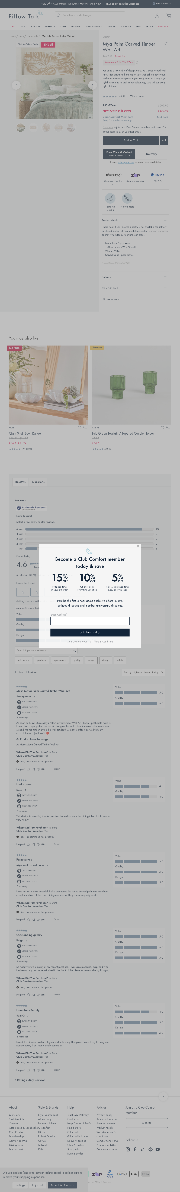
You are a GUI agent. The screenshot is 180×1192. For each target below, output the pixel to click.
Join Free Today (90, 632)
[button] (90, 547)
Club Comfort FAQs (77, 642)
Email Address (58, 614)
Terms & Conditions (103, 642)
